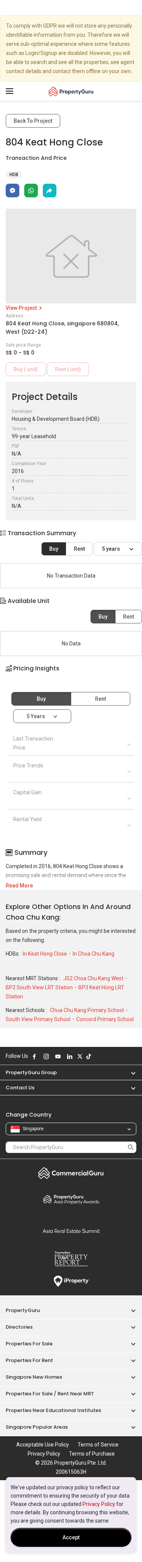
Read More (19, 886)
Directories (19, 1327)
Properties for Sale (29, 1343)
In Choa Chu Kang (93, 954)
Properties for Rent (29, 1360)
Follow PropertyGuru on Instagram (46, 1056)
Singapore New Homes (34, 1377)
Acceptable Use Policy (42, 1445)
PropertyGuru (23, 1310)
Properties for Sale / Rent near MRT (50, 1393)
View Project (22, 308)
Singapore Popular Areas (37, 1427)
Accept (71, 1537)
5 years (111, 549)
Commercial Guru (71, 1173)
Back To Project (33, 121)
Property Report (71, 1259)
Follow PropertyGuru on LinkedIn (69, 1056)
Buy (53, 549)
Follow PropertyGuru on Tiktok (89, 1056)
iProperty (71, 1281)
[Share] (49, 190)
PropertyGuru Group (31, 1072)
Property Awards (71, 1199)
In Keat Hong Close (45, 954)
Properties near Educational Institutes (53, 1410)
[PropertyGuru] (71, 91)
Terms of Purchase (92, 1454)
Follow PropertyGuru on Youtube (57, 1056)
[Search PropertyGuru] (131, 1147)
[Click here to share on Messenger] (12, 190)
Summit (71, 1231)
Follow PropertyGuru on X (80, 1056)
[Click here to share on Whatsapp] (31, 190)
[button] (71, 675)
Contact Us (20, 1087)
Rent (79, 549)
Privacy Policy (99, 1504)
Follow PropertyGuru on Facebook (34, 1056)
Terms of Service (98, 1445)
